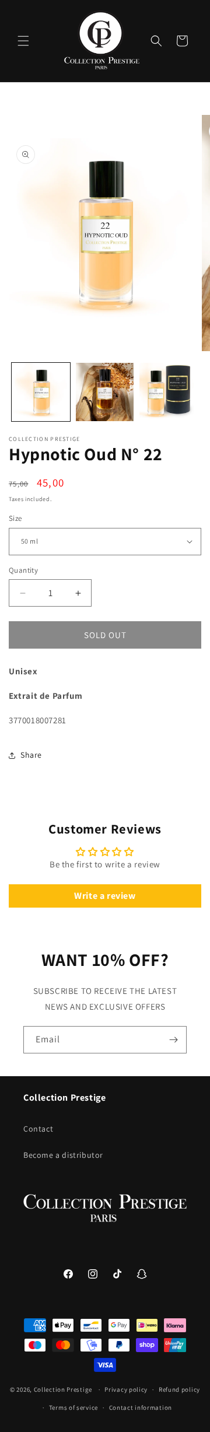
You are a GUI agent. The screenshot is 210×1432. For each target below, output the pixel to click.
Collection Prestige (63, 1389)
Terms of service (73, 1407)
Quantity (23, 570)
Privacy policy (126, 1389)
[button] (23, 41)
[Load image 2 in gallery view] (105, 392)
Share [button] (31, 755)
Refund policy (179, 1389)
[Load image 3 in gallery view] (168, 392)
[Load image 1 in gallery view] (41, 392)
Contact (38, 1128)
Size (15, 518)
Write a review (104, 896)
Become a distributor (63, 1155)
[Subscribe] (173, 1039)
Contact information (140, 1407)
